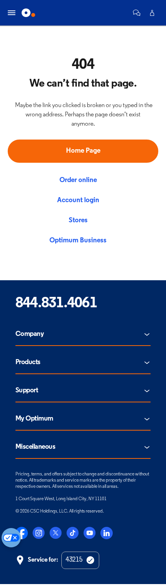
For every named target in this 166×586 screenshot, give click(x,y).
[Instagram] (38, 533)
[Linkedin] (106, 533)
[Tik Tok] (72, 533)
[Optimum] (28, 13)
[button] (136, 13)
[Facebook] (21, 533)
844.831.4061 (56, 303)
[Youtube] (89, 533)
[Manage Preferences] (11, 537)
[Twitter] (55, 533)
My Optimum (34, 419)
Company (29, 334)
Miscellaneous (35, 447)
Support (26, 390)
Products (28, 362)
